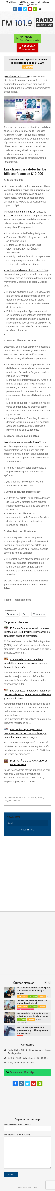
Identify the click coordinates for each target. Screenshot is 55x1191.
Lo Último (33, 997)
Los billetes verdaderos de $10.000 (22, 442)
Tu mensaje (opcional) (17, 1135)
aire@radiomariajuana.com (21, 1062)
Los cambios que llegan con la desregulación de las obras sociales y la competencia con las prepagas (25, 733)
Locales (42, 997)
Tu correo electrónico (18, 1124)
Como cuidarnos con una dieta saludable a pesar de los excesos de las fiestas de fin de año (25, 663)
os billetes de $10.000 (17, 76)
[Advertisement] (27, 871)
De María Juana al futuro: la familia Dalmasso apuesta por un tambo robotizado (32, 1000)
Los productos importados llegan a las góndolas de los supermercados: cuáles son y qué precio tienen (27, 694)
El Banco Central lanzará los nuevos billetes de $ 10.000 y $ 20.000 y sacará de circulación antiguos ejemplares (27, 632)
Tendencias (27, 67)
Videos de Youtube (26, 1010)
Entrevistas (22, 997)
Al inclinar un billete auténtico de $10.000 (26, 270)
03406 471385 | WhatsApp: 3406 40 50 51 (28, 1058)
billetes (16, 800)
